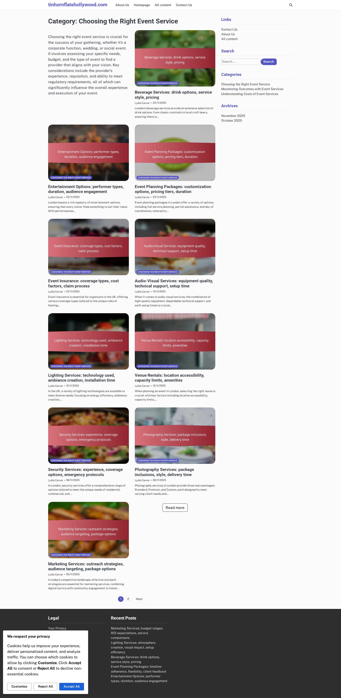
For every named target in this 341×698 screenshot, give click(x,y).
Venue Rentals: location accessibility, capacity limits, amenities (169, 378)
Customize (19, 686)
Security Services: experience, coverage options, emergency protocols (85, 472)
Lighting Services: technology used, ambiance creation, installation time (81, 378)
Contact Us (184, 5)
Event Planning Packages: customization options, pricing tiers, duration (173, 189)
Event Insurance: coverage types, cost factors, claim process (83, 283)
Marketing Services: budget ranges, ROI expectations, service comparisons (137, 633)
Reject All (45, 686)
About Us (122, 5)
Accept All (72, 686)
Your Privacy (57, 628)
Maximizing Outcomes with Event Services (252, 89)
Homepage (142, 5)
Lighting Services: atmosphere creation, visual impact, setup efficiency (133, 647)
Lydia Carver (142, 102)
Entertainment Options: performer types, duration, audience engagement (86, 189)
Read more (175, 507)
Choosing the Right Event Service (157, 83)
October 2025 (231, 120)
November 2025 (233, 115)
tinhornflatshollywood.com (77, 4)
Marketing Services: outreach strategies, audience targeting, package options (86, 566)
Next (139, 599)
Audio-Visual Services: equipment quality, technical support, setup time (174, 283)
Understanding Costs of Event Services (249, 94)
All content (163, 5)
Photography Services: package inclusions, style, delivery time (164, 472)
